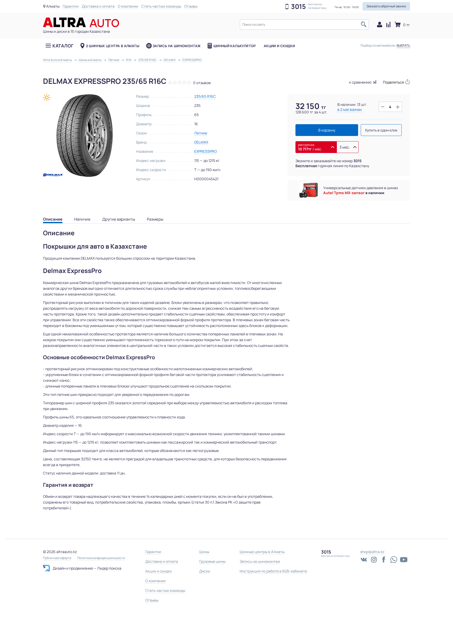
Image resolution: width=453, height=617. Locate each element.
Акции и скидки (279, 45)
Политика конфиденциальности (101, 558)
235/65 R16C (205, 96)
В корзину (326, 130)
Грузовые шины (212, 561)
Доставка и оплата (98, 6)
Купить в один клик (381, 130)
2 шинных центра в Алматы (112, 45)
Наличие (82, 219)
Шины (204, 551)
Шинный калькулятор (234, 45)
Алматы (53, 6)
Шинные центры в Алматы (262, 551)
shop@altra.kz (372, 551)
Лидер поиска (109, 568)
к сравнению (360, 82)
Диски (204, 571)
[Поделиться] (396, 81)
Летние (200, 132)
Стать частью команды (161, 6)
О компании (128, 6)
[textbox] (304, 24)
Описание (52, 219)
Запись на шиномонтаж (177, 45)
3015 (298, 6)
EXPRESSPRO (205, 151)
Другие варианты (118, 219)
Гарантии (71, 6)
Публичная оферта (57, 558)
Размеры (155, 219)
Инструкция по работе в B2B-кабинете (273, 571)
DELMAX (201, 142)
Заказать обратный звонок (386, 6)
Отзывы (190, 6)
